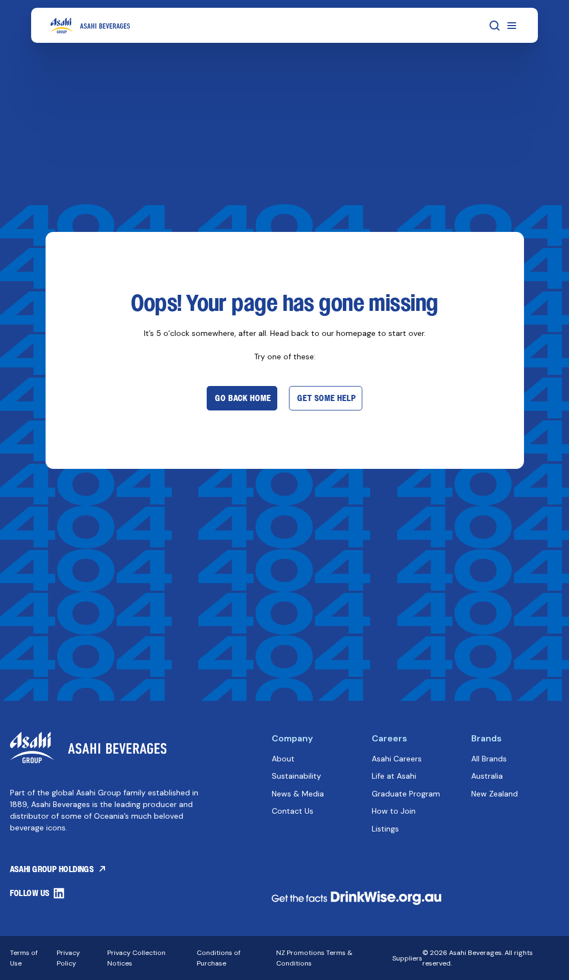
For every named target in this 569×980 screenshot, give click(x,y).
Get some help (326, 398)
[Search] (494, 25)
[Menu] (511, 25)
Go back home (243, 398)
